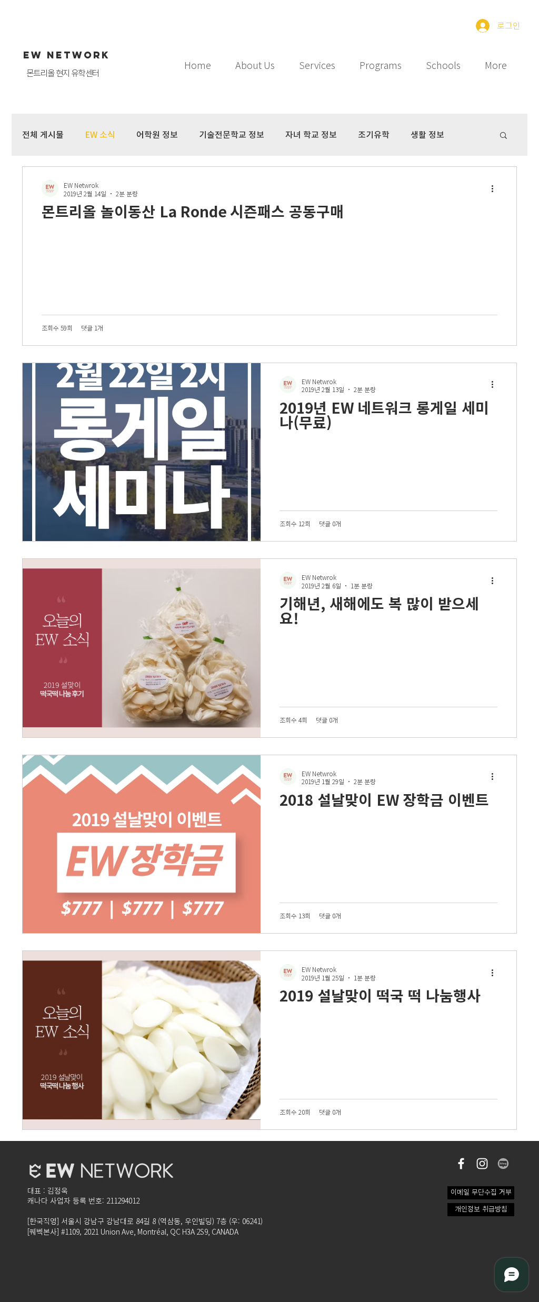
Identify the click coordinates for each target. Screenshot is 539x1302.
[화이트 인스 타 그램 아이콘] (482, 1163)
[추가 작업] (496, 188)
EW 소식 (100, 135)
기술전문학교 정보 (231, 135)
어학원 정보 (157, 135)
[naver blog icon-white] (503, 1163)
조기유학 (374, 135)
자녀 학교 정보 (311, 135)
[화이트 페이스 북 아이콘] (461, 1163)
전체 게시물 (43, 135)
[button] (317, 60)
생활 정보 (427, 135)
